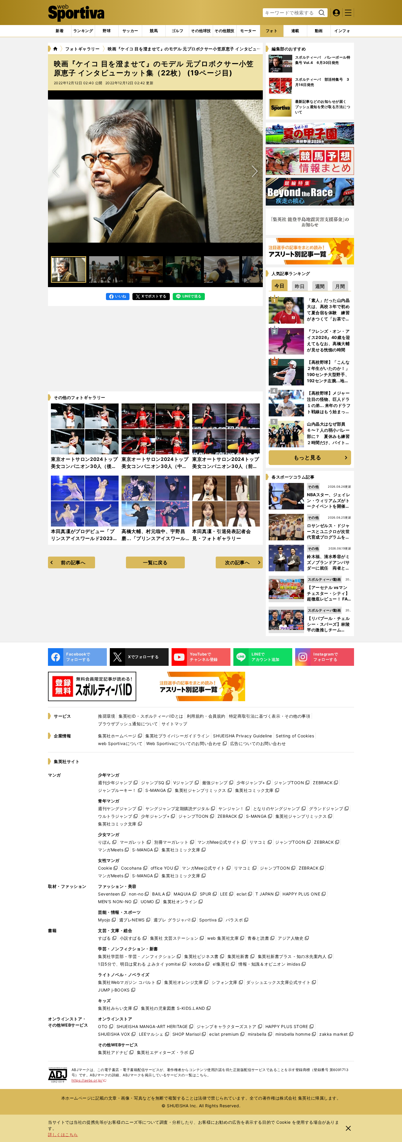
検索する (321, 13)
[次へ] (56, 171)
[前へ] (254, 171)
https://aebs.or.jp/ (89, 1080)
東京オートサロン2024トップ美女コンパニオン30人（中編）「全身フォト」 (155, 466)
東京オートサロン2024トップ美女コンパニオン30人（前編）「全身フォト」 (225, 466)
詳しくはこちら (63, 1134)
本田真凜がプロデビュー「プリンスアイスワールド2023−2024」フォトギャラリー (82, 538)
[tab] (106, 31)
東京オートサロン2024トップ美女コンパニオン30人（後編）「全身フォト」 (84, 466)
